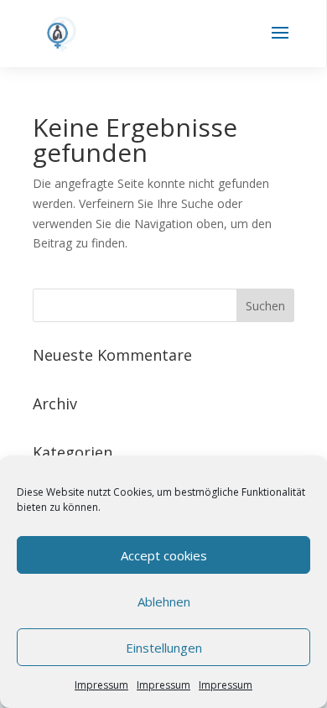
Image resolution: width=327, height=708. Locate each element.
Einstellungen (164, 647)
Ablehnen (164, 601)
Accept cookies (164, 555)
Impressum (101, 685)
